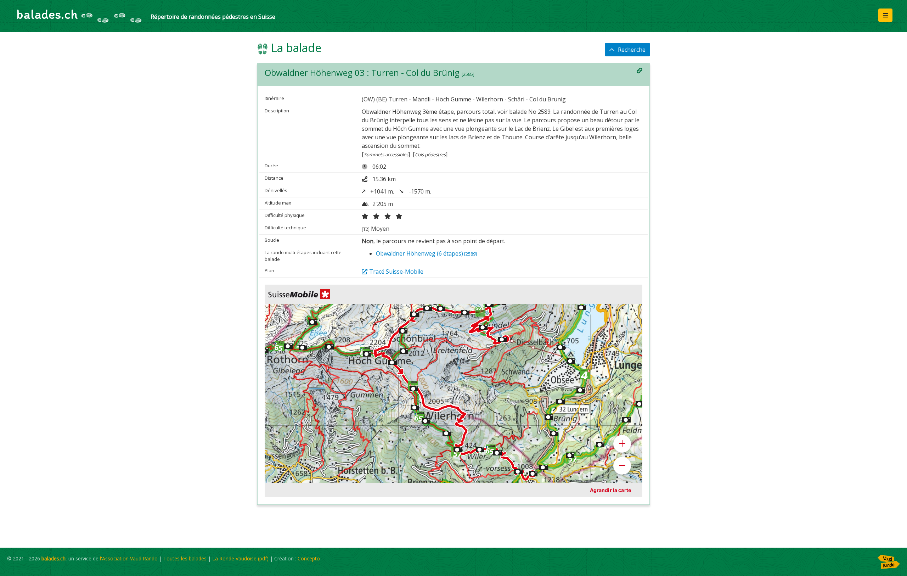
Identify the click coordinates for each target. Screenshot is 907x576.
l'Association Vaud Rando (129, 558)
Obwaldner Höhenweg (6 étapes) (426, 253)
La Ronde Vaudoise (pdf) (240, 558)
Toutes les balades (185, 558)
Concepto (309, 558)
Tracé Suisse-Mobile (396, 271)
